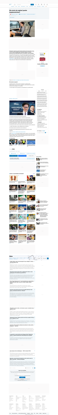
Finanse (43, 398)
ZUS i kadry (10, 399)
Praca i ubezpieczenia (31, 398)
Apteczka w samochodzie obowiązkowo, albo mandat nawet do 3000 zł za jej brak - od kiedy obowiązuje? (42, 106)
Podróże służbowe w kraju (40, 126)
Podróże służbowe (37, 407)
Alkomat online (39, 110)
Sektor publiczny (23, 6)
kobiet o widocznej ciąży (13, 98)
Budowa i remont (44, 399)
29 (45, 132)
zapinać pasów (11, 58)
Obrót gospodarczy (11, 398)
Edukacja (43, 6)
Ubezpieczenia (17, 398)
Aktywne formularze (41, 115)
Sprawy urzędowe (24, 399)
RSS (34, 413)
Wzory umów (43, 407)
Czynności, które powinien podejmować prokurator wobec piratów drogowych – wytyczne (42, 102)
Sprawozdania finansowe (38, 400)
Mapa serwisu (44, 413)
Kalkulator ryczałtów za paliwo (41, 112)
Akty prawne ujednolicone (25, 408)
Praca (23, 400)
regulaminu (22, 375)
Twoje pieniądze (31, 6)
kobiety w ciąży (13, 133)
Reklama (40, 413)
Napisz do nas (23, 153)
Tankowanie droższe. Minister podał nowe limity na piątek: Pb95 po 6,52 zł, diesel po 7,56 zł (42, 100)
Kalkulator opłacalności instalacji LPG (41, 111)
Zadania (10, 406)
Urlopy (16, 399)
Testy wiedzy (17, 410)
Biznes (19, 6)
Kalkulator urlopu (39, 113)
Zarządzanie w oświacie (18, 408)
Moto (35, 6)
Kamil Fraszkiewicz (12, 17)
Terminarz (40, 130)
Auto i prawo (16, 8)
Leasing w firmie (30, 400)
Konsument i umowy (24, 398)
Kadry (16, 6)
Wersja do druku (14, 153)
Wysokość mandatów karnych (40, 125)
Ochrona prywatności (14, 413)
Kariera (32, 413)
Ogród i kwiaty (43, 400)
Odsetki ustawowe (37, 408)
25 (39, 132)
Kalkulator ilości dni (39, 114)
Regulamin (28, 413)
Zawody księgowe (11, 400)
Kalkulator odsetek (31, 407)
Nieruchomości (39, 6)
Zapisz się (22, 377)
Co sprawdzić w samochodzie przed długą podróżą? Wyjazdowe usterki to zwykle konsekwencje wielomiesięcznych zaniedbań (42, 104)
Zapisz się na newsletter (32, 153)
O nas (10, 413)
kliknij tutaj (26, 380)
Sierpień (43, 130)
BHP (16, 400)
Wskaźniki (39, 122)
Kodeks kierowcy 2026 (42, 64)
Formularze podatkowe (44, 408)
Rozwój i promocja (11, 407)
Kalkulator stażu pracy (31, 408)
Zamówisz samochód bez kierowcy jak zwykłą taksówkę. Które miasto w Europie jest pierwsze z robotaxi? (42, 96)
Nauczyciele (17, 406)
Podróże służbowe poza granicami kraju (42, 127)
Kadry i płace (10, 408)
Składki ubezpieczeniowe (38, 406)
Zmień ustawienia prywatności (22, 413)
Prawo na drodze (20, 8)
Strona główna (10, 8)
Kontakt (37, 413)
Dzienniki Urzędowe (24, 406)
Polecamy (37, 199)
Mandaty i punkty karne (24, 8)
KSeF (46, 6)
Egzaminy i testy (17, 407)
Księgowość (12, 6)
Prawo (27, 6)
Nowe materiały (38, 156)
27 (42, 132)
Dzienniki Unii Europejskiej (25, 407)
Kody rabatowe (43, 406)
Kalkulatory (40, 109)
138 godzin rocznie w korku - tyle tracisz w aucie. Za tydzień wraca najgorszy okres (42, 98)
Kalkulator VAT (30, 406)
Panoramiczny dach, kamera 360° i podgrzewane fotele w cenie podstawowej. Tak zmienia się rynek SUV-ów (42, 92)
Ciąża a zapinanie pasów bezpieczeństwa (19, 131)
